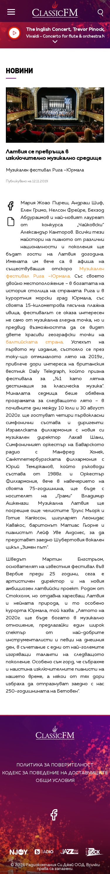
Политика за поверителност (55, 765)
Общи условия (55, 780)
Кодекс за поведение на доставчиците (55, 773)
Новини (19, 70)
